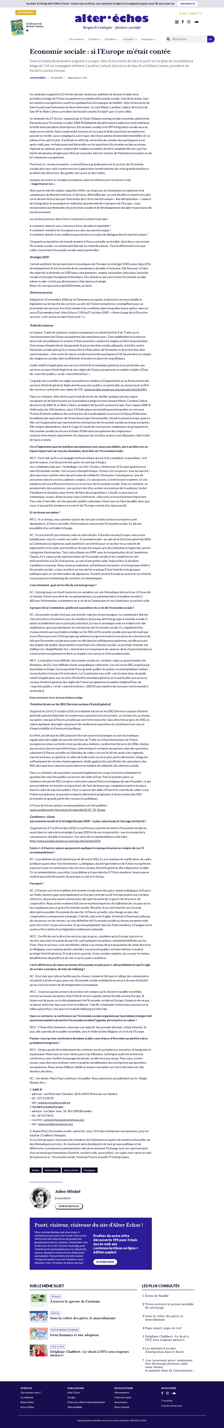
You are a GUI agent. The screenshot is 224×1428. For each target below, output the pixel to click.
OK (210, 39)
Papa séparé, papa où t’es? (163, 1328)
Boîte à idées (27, 1402)
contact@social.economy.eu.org (63, 1119)
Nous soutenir (122, 1407)
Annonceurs (120, 1402)
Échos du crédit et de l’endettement (86, 1402)
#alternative (52, 1170)
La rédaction (26, 1397)
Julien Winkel (38, 78)
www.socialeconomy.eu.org (55, 1124)
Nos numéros (76, 39)
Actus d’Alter (27, 1407)
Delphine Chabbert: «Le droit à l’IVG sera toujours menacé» (89, 1353)
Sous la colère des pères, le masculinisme (83, 1318)
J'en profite (187, 3)
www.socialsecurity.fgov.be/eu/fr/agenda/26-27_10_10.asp (67, 810)
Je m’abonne (105, 1262)
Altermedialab (75, 1407)
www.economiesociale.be (54, 1102)
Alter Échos (74, 1392)
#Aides (35, 1170)
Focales (71, 1397)
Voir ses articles (69, 1206)
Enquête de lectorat (171, 1405)
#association (71, 1170)
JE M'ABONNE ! (26, 12)
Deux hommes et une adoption (74, 1335)
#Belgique (89, 1170)
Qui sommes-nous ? (30, 1392)
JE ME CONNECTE (190, 13)
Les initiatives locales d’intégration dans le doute (164, 1350)
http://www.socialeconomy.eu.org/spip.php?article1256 (65, 841)
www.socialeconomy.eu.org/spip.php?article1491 (115, 389)
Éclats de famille (157, 1295)
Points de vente (122, 1397)
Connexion (167, 1400)
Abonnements (121, 1392)
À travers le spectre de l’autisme (75, 1301)
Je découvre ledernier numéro (34, 25)
